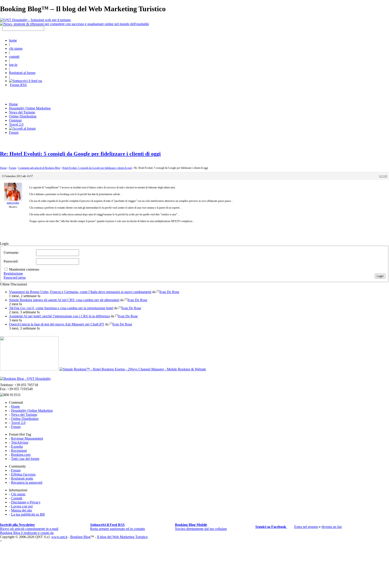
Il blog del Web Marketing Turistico (122, 537)
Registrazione (13, 273)
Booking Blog (80, 537)
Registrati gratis (22, 478)
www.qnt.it (59, 537)
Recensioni (19, 450)
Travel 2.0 (16, 124)
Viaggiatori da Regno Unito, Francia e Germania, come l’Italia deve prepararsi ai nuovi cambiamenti (80, 292)
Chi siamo (18, 494)
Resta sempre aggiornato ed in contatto (117, 527)
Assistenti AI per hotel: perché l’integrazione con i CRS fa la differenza (59, 316)
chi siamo (16, 48)
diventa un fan (331, 527)
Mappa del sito (21, 510)
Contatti (16, 498)
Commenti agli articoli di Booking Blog (39, 167)
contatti (14, 56)
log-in (13, 65)
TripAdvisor (19, 442)
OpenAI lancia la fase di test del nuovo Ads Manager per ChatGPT (56, 324)
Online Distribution (22, 116)
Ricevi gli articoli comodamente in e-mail (29, 527)
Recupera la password (26, 482)
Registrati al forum (22, 73)
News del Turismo (22, 112)
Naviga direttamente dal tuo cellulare (201, 527)
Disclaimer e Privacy (26, 502)
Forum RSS (18, 85)
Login (380, 276)
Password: (11, 261)
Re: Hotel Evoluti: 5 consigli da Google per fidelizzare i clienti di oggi (80, 154)
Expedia (17, 446)
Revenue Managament (27, 438)
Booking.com (20, 454)
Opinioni (15, 120)
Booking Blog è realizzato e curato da (27, 533)
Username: (11, 252)
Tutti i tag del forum (25, 459)
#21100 (383, 176)
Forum (13, 132)
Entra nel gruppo (306, 527)
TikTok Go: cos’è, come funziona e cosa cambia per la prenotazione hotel (61, 308)
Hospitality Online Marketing (30, 108)
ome (13, 104)
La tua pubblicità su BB (28, 514)
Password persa (15, 277)
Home (3, 167)
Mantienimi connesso (24, 269)
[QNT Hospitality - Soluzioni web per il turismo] (35, 20)
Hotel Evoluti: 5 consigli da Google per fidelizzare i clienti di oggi (97, 167)
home (13, 40)
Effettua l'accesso (23, 474)
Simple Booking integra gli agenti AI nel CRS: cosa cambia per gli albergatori (64, 300)
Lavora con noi (22, 506)
